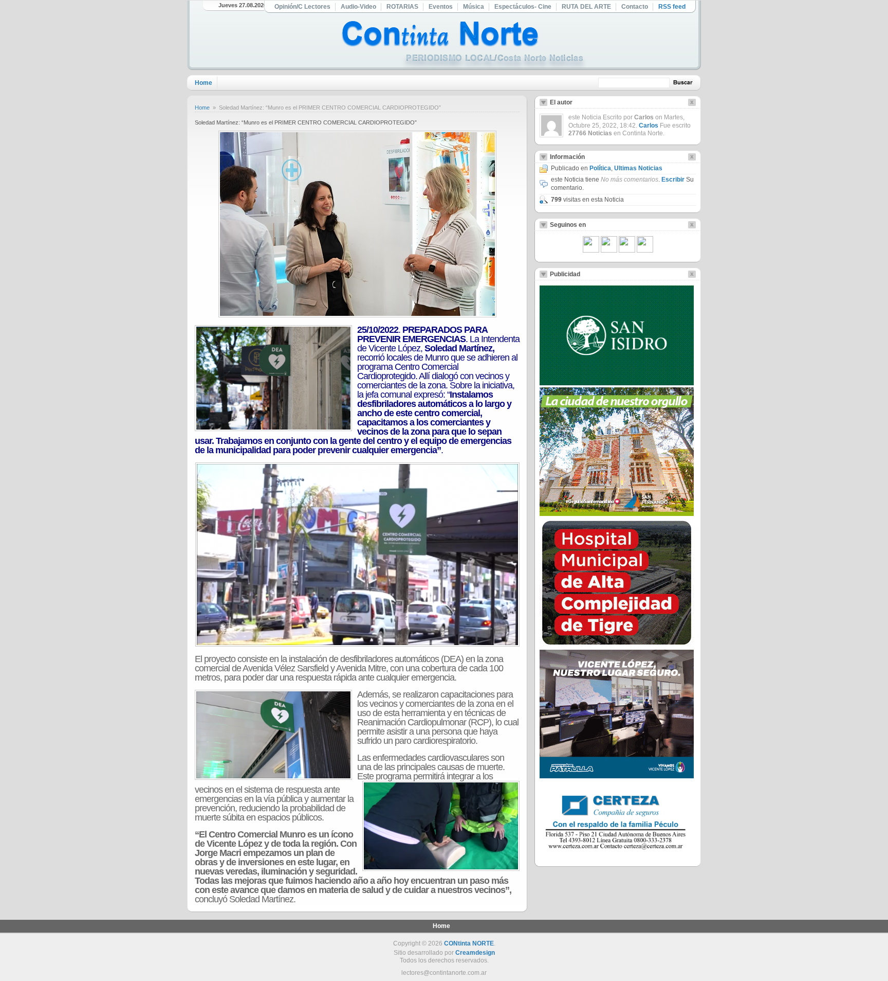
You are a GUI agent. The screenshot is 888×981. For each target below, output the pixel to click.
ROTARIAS (402, 6)
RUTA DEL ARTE (586, 6)
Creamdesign (475, 952)
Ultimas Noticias (638, 168)
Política (600, 168)
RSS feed (672, 6)
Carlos (648, 125)
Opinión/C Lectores (302, 6)
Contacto (634, 6)
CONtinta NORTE (469, 943)
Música (473, 6)
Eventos (441, 6)
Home (203, 82)
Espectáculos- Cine (522, 6)
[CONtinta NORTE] (464, 45)
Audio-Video (358, 6)
